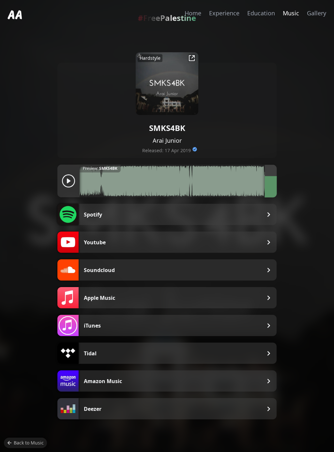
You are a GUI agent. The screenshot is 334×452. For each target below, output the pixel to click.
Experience (224, 13)
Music (291, 13)
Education (261, 13)
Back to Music (29, 443)
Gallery (316, 13)
